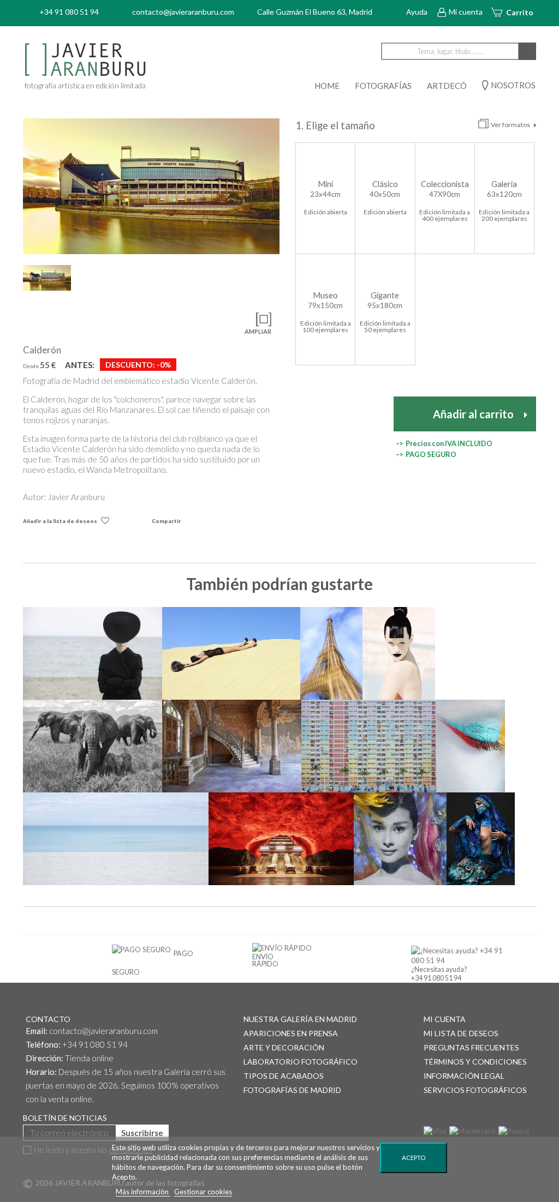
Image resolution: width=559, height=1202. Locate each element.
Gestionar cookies (203, 1191)
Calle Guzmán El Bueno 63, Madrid (314, 11)
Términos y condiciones (475, 1061)
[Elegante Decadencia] (231, 746)
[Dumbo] (92, 746)
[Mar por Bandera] (116, 838)
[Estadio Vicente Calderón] (151, 186)
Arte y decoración (283, 1047)
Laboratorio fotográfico (300, 1061)
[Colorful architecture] (368, 746)
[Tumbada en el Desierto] (231, 653)
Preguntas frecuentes (471, 1047)
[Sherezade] (480, 838)
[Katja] (399, 653)
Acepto (413, 1157)
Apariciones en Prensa (290, 1033)
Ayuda (416, 11)
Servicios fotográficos (475, 1090)
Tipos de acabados (283, 1075)
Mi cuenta (466, 11)
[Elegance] (92, 653)
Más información (143, 1191)
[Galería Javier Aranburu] (126, 60)
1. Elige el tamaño (336, 125)
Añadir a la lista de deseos (60, 521)
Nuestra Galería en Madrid (300, 1019)
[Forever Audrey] (400, 838)
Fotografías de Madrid (292, 1090)
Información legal (464, 1075)
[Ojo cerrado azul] (471, 746)
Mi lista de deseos (461, 1033)
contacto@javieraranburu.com (103, 1031)
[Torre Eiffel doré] (331, 653)
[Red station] (281, 838)
